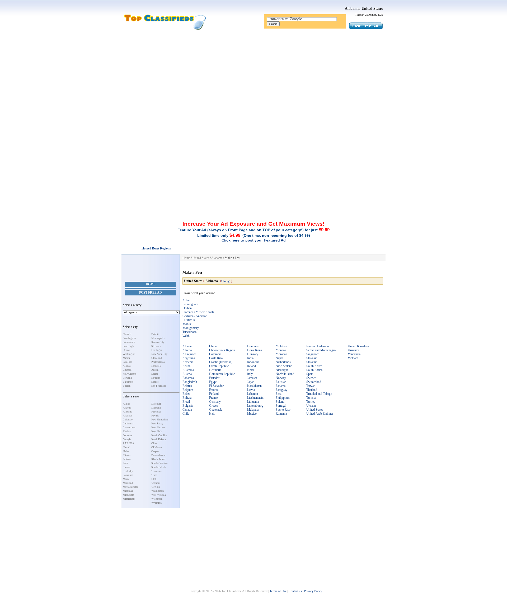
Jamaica (252, 378)
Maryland (128, 482)
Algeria (187, 350)
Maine (126, 479)
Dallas (154, 373)
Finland (214, 394)
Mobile (186, 324)
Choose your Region (222, 350)
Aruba (186, 366)
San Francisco (158, 385)
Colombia (215, 354)
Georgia (127, 439)
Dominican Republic (222, 374)
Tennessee (156, 471)
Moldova (281, 346)
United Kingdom (358, 346)
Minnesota (128, 494)
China (213, 346)
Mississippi (129, 498)
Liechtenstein (255, 398)
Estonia (213, 390)
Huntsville (188, 320)
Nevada (155, 415)
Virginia (155, 486)
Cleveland (156, 357)
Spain (309, 374)
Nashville (156, 365)
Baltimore (128, 381)
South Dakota (158, 467)
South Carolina (159, 463)
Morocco (281, 354)
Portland (127, 377)
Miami (126, 357)
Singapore (312, 354)
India (250, 358)
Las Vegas (156, 350)
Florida (126, 431)
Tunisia (311, 398)
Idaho (126, 451)
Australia (188, 370)
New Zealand (284, 366)
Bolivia (186, 398)
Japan (250, 382)
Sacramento (129, 342)
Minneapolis (158, 338)
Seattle (154, 381)
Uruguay (353, 350)
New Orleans (129, 373)
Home (151, 284)
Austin (154, 369)
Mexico (252, 413)
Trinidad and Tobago (319, 394)
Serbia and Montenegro (321, 350)
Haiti (212, 413)
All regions (189, 354)
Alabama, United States (364, 9)
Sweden (311, 378)
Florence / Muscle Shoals (198, 312)
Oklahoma (156, 447)
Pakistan (281, 382)
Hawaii (126, 447)
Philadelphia (158, 361)
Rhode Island (158, 459)
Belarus (187, 386)
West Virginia (158, 494)
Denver (126, 350)
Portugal (281, 405)
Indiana (126, 459)
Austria (187, 374)
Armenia (187, 362)
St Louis (156, 346)
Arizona (127, 407)
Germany (215, 402)
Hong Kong (254, 350)
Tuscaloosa (189, 332)
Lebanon (252, 394)
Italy (250, 374)
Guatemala (215, 409)
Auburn (187, 300)
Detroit (155, 334)
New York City (159, 354)
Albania (187, 346)
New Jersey (157, 423)
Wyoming (156, 502)
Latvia (251, 390)
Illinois (126, 455)
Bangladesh (189, 382)
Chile (185, 413)
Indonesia (253, 362)
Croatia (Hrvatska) (220, 362)
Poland (280, 402)
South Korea (314, 366)
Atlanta (126, 365)
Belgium (187, 390)
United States (201, 258)
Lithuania (253, 402)
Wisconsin (156, 498)
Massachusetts (130, 486)
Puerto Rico (283, 409)
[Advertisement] (253, 72)
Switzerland (313, 382)
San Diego (128, 346)
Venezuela (354, 354)
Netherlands (283, 362)
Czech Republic (219, 366)
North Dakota (158, 439)
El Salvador (216, 386)
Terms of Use (278, 591)
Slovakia (311, 358)
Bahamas (188, 378)
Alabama (127, 411)
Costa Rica (216, 358)
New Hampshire (159, 419)
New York (156, 431)
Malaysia (253, 409)
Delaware (127, 435)
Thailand (311, 390)
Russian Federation (318, 346)
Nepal (279, 358)
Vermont (155, 482)
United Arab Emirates (320, 413)
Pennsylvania (158, 455)
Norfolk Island (285, 374)
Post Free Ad (150, 292)
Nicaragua (282, 370)
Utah (153, 479)
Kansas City (157, 342)
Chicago (127, 369)
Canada (187, 409)
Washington (129, 354)
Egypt (213, 382)
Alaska (126, 403)
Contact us (295, 591)
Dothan (187, 308)
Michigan (128, 490)
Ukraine (311, 405)
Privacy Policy (313, 591)
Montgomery (190, 328)
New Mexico (158, 427)
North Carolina (159, 435)
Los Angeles (129, 338)
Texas (154, 475)
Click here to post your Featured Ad (254, 240)
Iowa (125, 463)
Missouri (156, 403)
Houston (155, 377)
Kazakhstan (254, 386)
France (213, 398)
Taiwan (310, 386)
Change (226, 280)
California (128, 423)
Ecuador (214, 378)
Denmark (215, 370)
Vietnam (353, 358)
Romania (281, 413)
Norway (281, 378)
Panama (280, 386)
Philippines (283, 398)
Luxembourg (255, 405)
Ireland (251, 366)
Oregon (155, 451)
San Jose (127, 361)
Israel (250, 370)
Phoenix (127, 334)
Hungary (252, 354)
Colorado (128, 419)
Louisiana (128, 475)
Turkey (310, 402)
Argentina (188, 358)
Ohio (154, 443)
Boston (126, 385)
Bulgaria (187, 405)
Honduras (253, 346)
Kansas (126, 467)
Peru (278, 394)
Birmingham (190, 304)
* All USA (128, 443)
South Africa (314, 370)
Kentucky (128, 471)
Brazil (186, 402)
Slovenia (311, 362)
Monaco (281, 350)
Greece (213, 405)
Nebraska (156, 411)
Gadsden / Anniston (194, 316)
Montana (156, 407)
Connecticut (129, 427)
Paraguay (281, 390)
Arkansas (127, 415)
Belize (186, 394)
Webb (186, 336)
